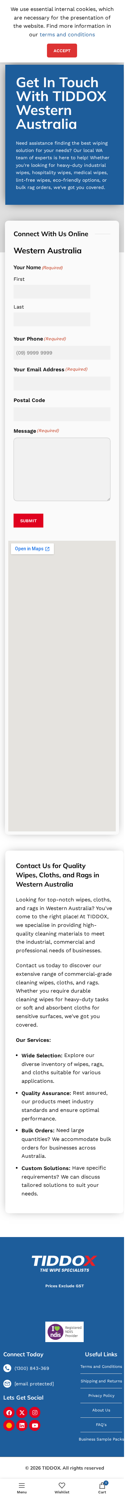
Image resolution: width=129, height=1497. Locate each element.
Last (19, 307)
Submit (28, 520)
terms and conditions (67, 34)
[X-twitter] (21, 1412)
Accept (62, 50)
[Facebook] (9, 1412)
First (19, 279)
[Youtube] (34, 1425)
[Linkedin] (21, 1425)
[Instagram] (34, 1412)
